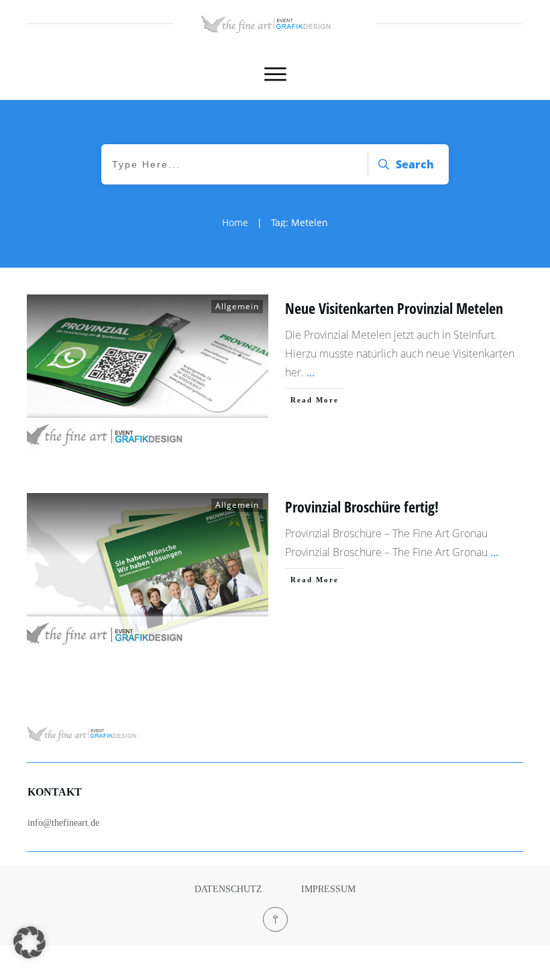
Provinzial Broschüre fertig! (362, 506)
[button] (29, 942)
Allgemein (237, 306)
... (311, 372)
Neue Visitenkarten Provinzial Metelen (394, 308)
